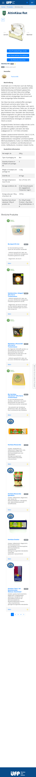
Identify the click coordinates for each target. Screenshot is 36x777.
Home (3, 7)
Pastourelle (14, 76)
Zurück (6, 35)
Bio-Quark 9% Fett (13, 244)
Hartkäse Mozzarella (14, 444)
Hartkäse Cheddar (13, 539)
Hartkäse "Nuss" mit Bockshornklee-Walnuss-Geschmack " (15, 590)
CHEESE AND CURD (10, 67)
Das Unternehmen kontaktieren (18, 55)
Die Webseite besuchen (18, 60)
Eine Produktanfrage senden (18, 51)
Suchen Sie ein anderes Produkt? (34, 377)
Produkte (10, 7)
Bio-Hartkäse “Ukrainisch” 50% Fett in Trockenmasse (15, 395)
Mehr (9, 263)
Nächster (29, 35)
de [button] (32, 2)
